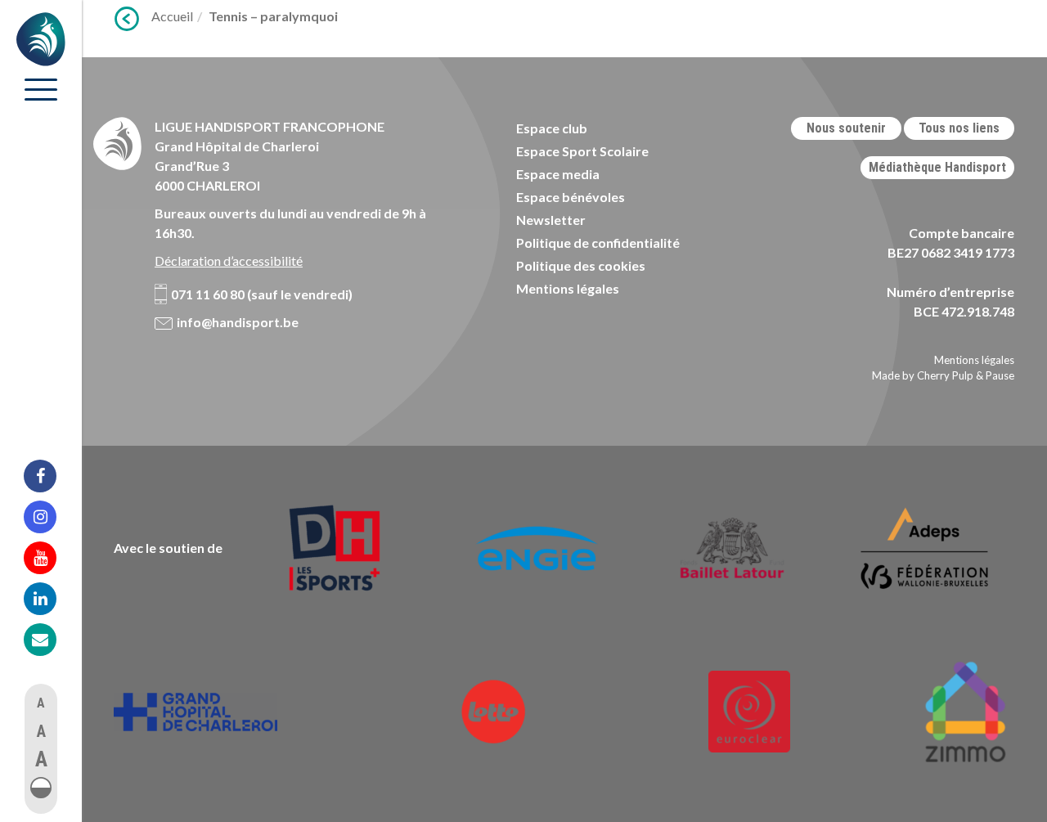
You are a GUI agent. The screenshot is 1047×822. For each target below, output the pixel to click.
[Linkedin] (51, 598)
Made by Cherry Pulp (922, 375)
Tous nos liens (959, 128)
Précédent (127, 19)
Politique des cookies (580, 265)
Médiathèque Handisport (937, 167)
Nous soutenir (846, 128)
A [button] (41, 703)
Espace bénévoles (570, 196)
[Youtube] (51, 557)
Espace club (551, 128)
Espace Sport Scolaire (582, 151)
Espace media (558, 174)
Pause (1000, 375)
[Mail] (51, 639)
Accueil (172, 16)
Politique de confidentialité (598, 242)
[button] (41, 787)
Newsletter (551, 219)
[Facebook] (51, 476)
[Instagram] (51, 517)
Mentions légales (567, 288)
